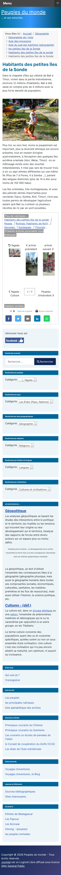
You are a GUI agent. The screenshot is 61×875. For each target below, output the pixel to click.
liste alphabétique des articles (23, 707)
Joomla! (6, 862)
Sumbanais (24, 227)
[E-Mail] (28, 318)
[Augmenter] (14, 310)
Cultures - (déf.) (18, 605)
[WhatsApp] (47, 318)
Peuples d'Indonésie (45, 293)
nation (14, 614)
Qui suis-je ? (12, 675)
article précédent (31, 247)
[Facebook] (8, 318)
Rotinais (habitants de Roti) (32, 223)
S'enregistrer (12, 680)
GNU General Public (13, 865)
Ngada (8, 223)
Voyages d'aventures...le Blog (22, 774)
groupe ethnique (43, 610)
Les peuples (12, 697)
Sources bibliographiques (20, 791)
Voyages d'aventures (17, 769)
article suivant (47, 247)
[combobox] (19, 361)
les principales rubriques (19, 702)
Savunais (9, 227)
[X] (18, 318)
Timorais (40, 227)
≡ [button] (57, 2)
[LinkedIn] (37, 318)
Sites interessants (15, 796)
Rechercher (46, 361)
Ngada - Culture (15, 293)
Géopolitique (15, 511)
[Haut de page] (55, 869)
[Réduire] (11, 310)
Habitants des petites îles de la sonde (26, 219)
